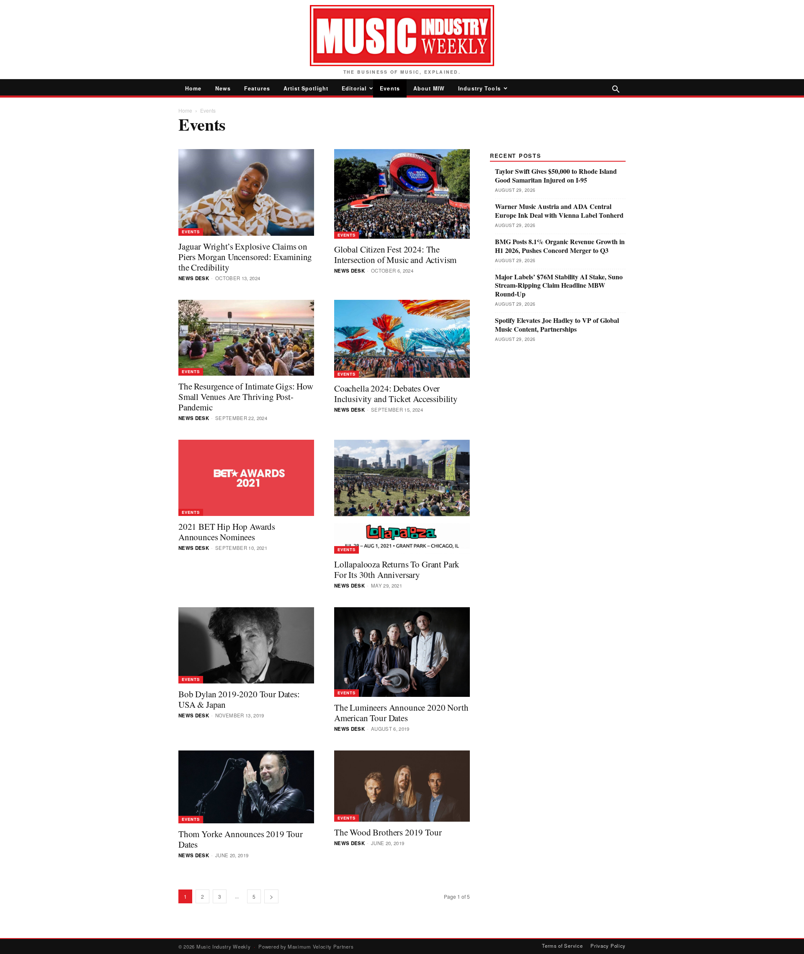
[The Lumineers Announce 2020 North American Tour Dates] (402, 652)
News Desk (193, 278)
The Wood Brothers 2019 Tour (387, 832)
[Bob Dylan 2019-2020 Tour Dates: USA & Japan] (246, 645)
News (223, 88)
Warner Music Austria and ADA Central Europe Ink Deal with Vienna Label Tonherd (559, 211)
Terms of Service (562, 945)
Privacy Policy (608, 945)
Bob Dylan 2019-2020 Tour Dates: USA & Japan (239, 699)
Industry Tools (479, 88)
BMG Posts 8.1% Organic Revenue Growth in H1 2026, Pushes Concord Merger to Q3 (560, 246)
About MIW (429, 88)
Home (193, 88)
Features (257, 88)
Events (390, 88)
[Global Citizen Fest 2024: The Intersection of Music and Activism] (402, 194)
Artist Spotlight (305, 88)
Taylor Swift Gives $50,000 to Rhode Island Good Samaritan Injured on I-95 (556, 176)
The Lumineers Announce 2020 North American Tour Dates (401, 712)
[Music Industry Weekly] (402, 35)
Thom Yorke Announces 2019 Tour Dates (240, 839)
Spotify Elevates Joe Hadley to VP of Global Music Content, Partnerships (557, 325)
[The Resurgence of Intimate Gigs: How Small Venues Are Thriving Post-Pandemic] (246, 338)
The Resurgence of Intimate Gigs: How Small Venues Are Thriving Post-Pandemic (245, 396)
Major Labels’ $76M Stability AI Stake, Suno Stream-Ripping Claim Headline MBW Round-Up (559, 286)
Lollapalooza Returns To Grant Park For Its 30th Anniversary (396, 569)
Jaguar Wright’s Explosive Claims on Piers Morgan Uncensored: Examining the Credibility (245, 256)
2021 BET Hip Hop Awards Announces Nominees (226, 532)
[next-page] (271, 896)
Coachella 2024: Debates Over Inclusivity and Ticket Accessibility (396, 393)
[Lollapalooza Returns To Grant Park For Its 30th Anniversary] (402, 497)
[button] (616, 89)
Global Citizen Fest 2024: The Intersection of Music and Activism (395, 254)
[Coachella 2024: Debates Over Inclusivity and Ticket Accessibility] (402, 339)
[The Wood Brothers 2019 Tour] (402, 786)
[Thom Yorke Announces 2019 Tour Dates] (246, 786)
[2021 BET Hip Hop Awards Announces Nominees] (246, 478)
